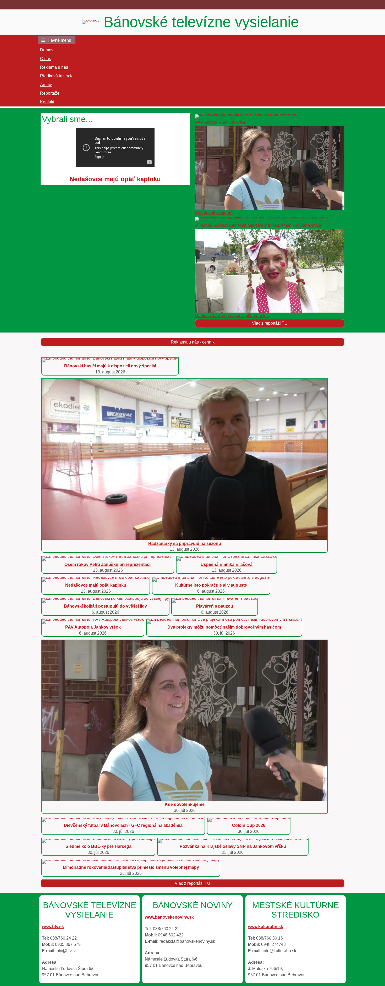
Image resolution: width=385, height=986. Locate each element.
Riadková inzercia (57, 76)
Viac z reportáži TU (270, 323)
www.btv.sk (53, 926)
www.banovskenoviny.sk (169, 917)
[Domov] (93, 22)
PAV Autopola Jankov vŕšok (220, 122)
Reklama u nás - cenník (192, 342)
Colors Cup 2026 (248, 825)
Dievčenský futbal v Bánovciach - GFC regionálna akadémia (123, 825)
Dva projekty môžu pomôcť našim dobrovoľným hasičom (224, 627)
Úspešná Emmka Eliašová (226, 564)
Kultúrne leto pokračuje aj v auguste (211, 585)
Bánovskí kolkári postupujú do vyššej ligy (105, 606)
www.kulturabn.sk (265, 926)
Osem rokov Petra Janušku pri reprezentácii (107, 564)
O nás (45, 58)
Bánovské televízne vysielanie (201, 22)
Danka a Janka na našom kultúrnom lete (232, 315)
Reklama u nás (54, 67)
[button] (56, 40)
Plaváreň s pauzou (214, 606)
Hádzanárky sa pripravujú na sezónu (184, 543)
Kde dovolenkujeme (213, 213)
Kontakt (47, 102)
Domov (46, 50)
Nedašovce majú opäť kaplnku (115, 179)
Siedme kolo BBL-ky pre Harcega (98, 846)
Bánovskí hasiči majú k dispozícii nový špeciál (110, 366)
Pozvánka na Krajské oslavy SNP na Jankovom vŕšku (233, 846)
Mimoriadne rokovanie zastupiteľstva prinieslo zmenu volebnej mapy (258, 225)
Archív (46, 84)
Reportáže (49, 93)
